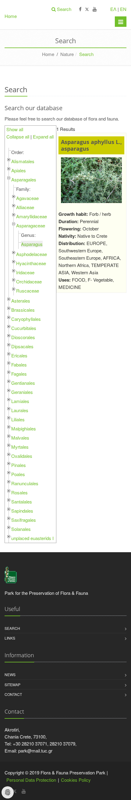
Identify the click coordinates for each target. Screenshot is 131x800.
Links (10, 637)
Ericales (19, 355)
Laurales (19, 410)
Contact (13, 694)
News (10, 674)
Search (12, 628)
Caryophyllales (26, 319)
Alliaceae (25, 207)
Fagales (19, 373)
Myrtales (20, 447)
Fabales (19, 364)
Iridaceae (25, 272)
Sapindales (22, 510)
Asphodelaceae (31, 254)
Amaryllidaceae (31, 216)
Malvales (20, 437)
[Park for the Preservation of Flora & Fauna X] (87, 9)
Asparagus (32, 244)
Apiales (18, 170)
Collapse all (17, 136)
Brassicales (23, 310)
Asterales (20, 300)
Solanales (21, 529)
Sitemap (12, 684)
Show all (14, 129)
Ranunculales (24, 483)
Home (11, 16)
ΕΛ (113, 9)
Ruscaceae (27, 290)
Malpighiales (23, 428)
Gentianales (23, 383)
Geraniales (22, 392)
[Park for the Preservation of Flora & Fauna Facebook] (80, 9)
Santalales (21, 501)
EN (123, 9)
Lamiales (20, 401)
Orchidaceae (29, 281)
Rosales (19, 492)
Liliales (18, 419)
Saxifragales (23, 520)
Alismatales (22, 161)
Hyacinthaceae (31, 263)
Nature (67, 54)
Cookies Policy (76, 780)
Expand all (43, 136)
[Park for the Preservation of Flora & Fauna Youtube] (95, 9)
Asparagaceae (30, 225)
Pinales (18, 465)
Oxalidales (21, 456)
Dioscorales (23, 337)
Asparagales (23, 179)
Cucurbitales (23, 328)
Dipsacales (22, 346)
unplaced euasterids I (32, 538)
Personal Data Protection (31, 780)
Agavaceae (27, 198)
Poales (18, 474)
